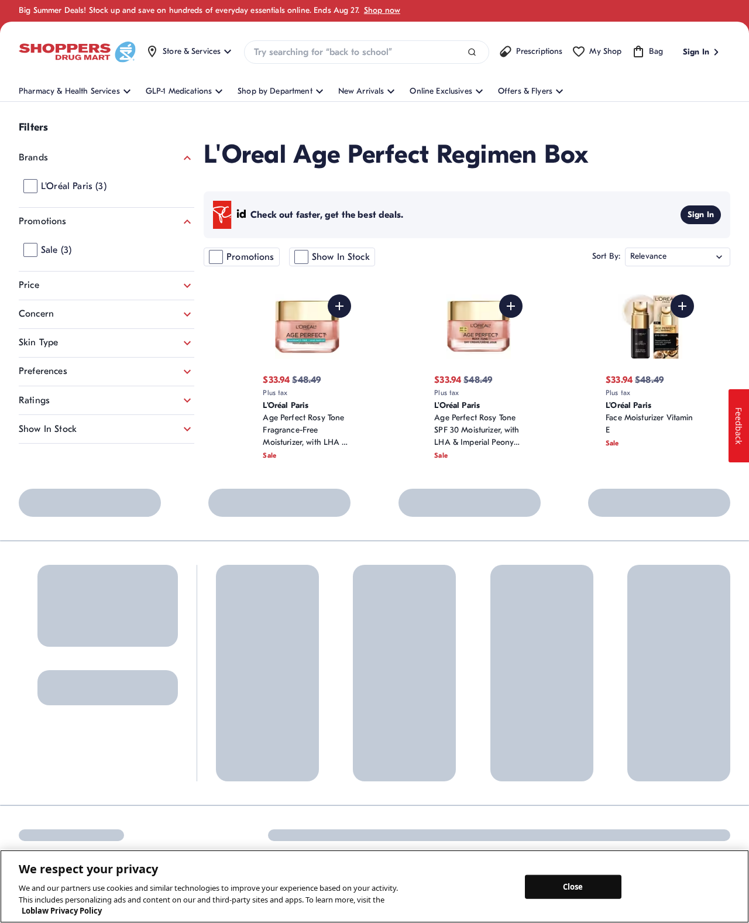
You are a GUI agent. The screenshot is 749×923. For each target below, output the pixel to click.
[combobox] (366, 52)
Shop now (382, 10)
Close (573, 886)
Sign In (701, 214)
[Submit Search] (472, 52)
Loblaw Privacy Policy (62, 910)
